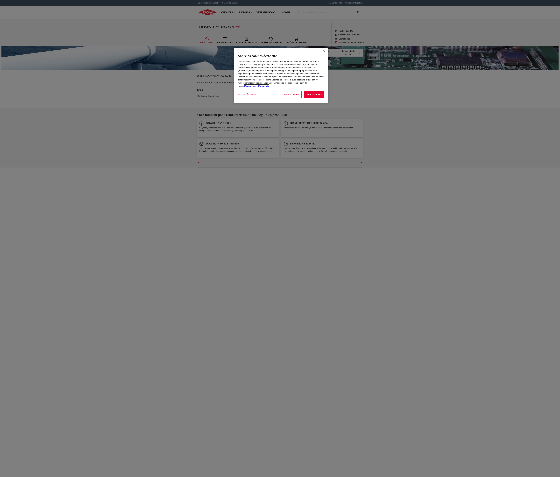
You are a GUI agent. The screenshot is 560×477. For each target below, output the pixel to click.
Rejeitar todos (292, 94)
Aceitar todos (314, 94)
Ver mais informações (247, 94)
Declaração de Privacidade (256, 86)
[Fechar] (324, 51)
